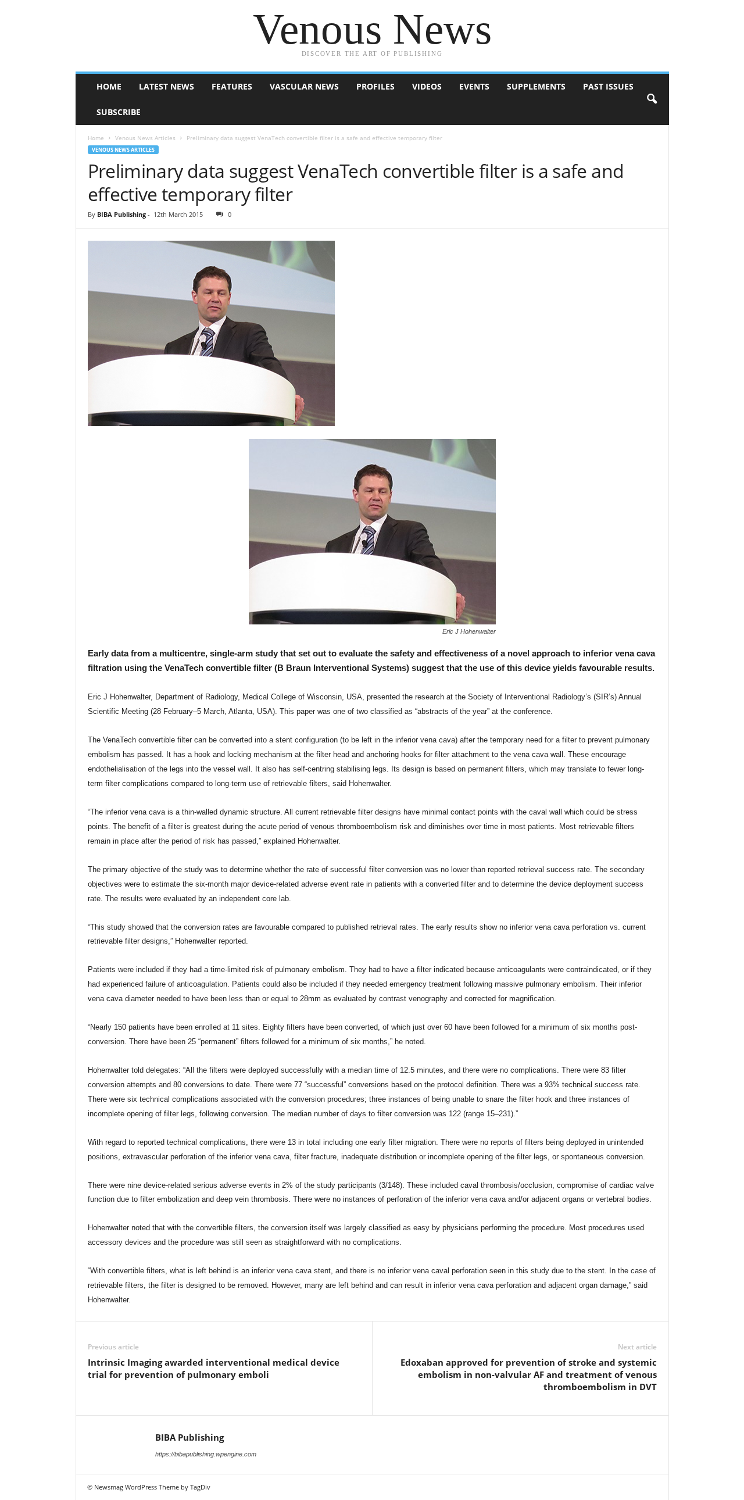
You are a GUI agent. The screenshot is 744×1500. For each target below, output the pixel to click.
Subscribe (118, 111)
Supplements (536, 86)
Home (108, 86)
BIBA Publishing (121, 214)
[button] (651, 99)
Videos (427, 86)
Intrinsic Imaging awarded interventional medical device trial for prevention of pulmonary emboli (213, 1368)
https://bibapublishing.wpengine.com (205, 1454)
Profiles (375, 86)
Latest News (166, 86)
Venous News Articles (145, 138)
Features (232, 86)
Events (474, 86)
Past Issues (608, 86)
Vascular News (304, 86)
